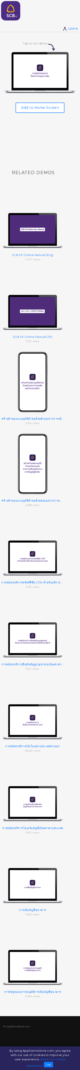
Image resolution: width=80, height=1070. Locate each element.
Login (72, 28)
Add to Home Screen (40, 108)
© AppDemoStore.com (16, 1026)
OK (48, 1064)
